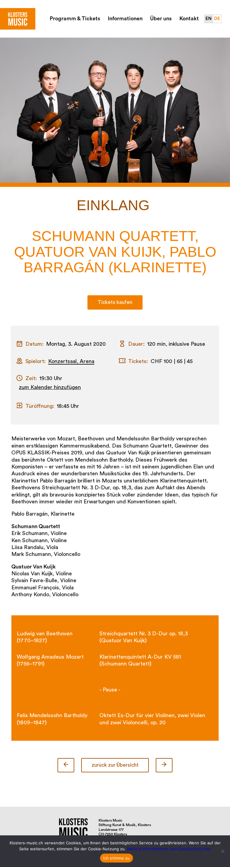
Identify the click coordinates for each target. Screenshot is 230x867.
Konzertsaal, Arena (71, 361)
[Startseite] (17, 19)
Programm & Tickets (75, 18)
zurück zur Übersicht (115, 765)
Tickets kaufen (115, 302)
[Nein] (223, 851)
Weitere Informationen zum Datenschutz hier (169, 848)
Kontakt (189, 18)
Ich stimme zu (116, 858)
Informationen (125, 18)
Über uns (161, 18)
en (208, 18)
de (217, 18)
